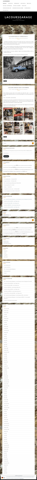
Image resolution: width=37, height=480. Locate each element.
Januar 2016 (6, 377)
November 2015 (6, 381)
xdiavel (21, 171)
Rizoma (29, 169)
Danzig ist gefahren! (7, 271)
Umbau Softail (29, 3)
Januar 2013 (6, 443)
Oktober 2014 (6, 405)
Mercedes (4, 169)
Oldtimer (12, 169)
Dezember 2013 (6, 423)
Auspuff (8, 165)
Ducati (4, 167)
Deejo (26, 165)
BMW (17, 165)
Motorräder (6, 256)
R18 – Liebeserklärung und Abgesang (9, 269)
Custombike (22, 165)
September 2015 (6, 385)
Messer (7, 169)
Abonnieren (6, 156)
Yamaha (26, 171)
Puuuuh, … (5, 273)
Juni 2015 (5, 391)
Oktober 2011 (6, 461)
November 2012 (6, 447)
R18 (16, 169)
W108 (16, 171)
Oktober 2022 (6, 318)
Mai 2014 (5, 413)
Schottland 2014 (23, 3)
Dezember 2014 (6, 403)
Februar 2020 (6, 348)
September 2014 (6, 407)
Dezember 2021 (6, 330)
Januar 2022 (6, 328)
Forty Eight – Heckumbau (17, 5)
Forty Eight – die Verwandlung (7, 5)
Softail (6, 171)
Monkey (9, 169)
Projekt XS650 (24, 5)
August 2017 (6, 362)
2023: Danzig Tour (5, 10)
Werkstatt (18, 171)
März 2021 (5, 340)
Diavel (28, 165)
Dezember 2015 (6, 379)
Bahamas (13, 165)
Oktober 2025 (6, 310)
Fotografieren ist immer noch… (18, 36)
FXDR (9, 167)
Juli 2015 (5, 389)
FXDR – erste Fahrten (25, 295)
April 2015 (5, 395)
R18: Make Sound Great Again (12, 300)
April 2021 (5, 338)
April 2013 (5, 439)
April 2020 (5, 344)
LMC (30, 167)
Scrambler (31, 169)
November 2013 (6, 425)
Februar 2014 (6, 419)
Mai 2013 (5, 437)
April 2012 (5, 455)
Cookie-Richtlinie (22, 478)
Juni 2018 (5, 356)
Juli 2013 (5, 433)
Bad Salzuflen (10, 165)
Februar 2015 (6, 399)
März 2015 (5, 397)
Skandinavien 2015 (16, 3)
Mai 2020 (5, 342)
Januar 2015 (6, 401)
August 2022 (6, 320)
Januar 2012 (6, 459)
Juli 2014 (5, 411)
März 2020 (5, 346)
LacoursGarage (6, 1)
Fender (7, 167)
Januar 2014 (6, 421)
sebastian (19, 38)
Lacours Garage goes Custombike (18, 87)
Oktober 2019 (6, 350)
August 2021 (6, 332)
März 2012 (5, 457)
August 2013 (6, 431)
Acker (5, 165)
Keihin (27, 167)
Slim (4, 171)
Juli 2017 (5, 364)
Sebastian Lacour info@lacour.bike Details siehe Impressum (7, 242)
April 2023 (5, 316)
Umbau (11, 171)
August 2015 (6, 387)
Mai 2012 (5, 453)
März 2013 (5, 441)
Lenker (29, 167)
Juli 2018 (5, 354)
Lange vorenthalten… (7, 267)
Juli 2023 (5, 314)
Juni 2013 (5, 435)
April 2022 (5, 324)
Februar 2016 (6, 375)
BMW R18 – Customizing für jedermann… (14, 205)
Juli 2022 (5, 322)
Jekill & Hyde (24, 167)
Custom (19, 165)
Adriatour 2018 (10, 3)
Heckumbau (18, 167)
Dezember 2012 (6, 445)
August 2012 (6, 451)
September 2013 (6, 429)
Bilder (15, 165)
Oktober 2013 (6, 427)
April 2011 (5, 472)
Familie (5, 252)
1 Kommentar (25, 89)
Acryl (6, 165)
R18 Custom (19, 169)
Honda (21, 167)
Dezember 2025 (6, 308)
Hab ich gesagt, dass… (7, 265)
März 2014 (5, 417)
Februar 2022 (6, 326)
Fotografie (5, 254)
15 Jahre (4, 165)
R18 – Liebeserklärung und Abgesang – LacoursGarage (12, 199)
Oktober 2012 (6, 449)
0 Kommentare (25, 38)
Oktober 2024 (6, 312)
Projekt (14, 169)
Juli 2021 (5, 334)
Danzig (25, 165)
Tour (8, 171)
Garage (11, 167)
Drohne (30, 165)
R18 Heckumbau (25, 169)
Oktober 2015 (6, 383)
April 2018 (5, 358)
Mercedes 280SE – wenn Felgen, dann (13, 201)
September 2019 (6, 352)
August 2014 (6, 409)
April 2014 (5, 415)
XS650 (24, 171)
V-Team (14, 171)
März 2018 (5, 360)
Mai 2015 (5, 393)
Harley (14, 167)
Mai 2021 (5, 336)
